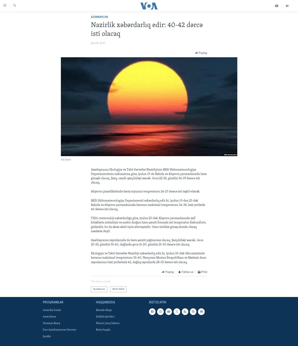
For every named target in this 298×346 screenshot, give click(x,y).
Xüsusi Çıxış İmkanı (108, 323)
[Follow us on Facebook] (152, 312)
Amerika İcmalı (52, 310)
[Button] (201, 53)
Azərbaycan (99, 17)
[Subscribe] (201, 312)
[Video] (287, 6)
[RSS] (185, 312)
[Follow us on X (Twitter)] (176, 312)
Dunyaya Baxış (51, 323)
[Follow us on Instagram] (160, 312)
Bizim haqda (103, 330)
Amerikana (49, 317)
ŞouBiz (47, 336)
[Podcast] (193, 312)
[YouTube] (276, 6)
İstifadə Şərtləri (105, 317)
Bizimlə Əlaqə (104, 310)
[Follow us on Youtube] (168, 312)
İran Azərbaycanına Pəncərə (59, 330)
